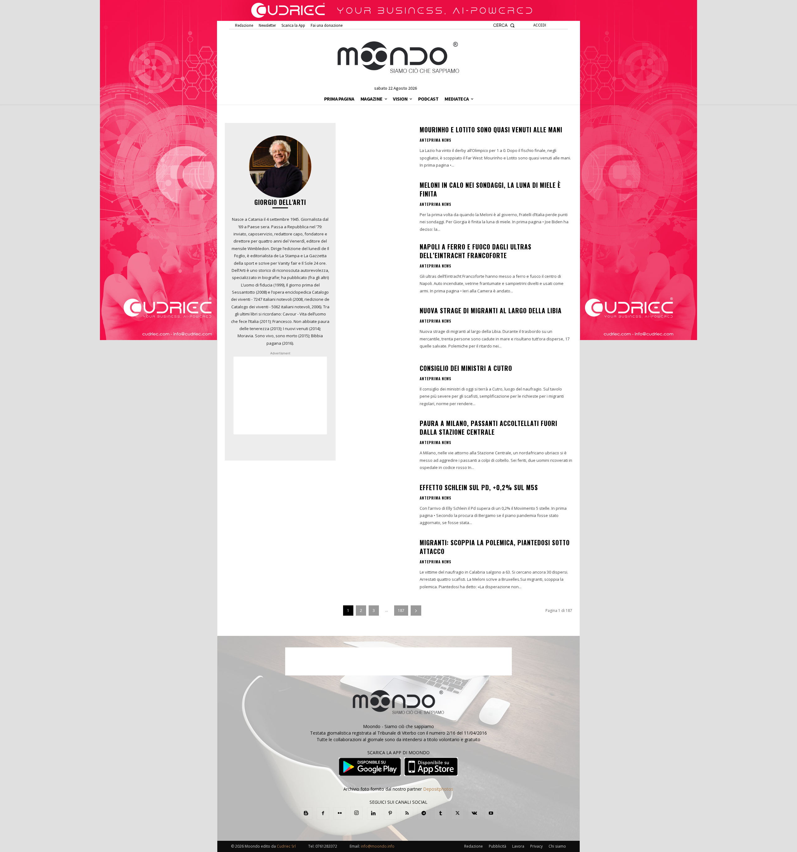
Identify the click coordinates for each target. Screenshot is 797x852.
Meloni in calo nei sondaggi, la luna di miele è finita (490, 189)
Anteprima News (435, 140)
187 (401, 610)
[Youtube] (491, 813)
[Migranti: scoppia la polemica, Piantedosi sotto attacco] (377, 562)
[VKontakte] (474, 813)
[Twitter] (457, 813)
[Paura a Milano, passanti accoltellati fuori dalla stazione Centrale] (377, 443)
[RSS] (407, 813)
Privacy (536, 846)
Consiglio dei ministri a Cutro (466, 368)
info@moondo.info (377, 846)
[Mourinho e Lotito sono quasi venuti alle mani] (377, 147)
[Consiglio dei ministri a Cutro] (377, 386)
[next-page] (416, 610)
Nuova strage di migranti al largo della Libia (491, 310)
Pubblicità (497, 846)
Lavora (518, 846)
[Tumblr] (440, 813)
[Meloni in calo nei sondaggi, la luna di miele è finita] (377, 205)
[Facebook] (323, 813)
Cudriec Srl (286, 846)
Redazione (473, 846)
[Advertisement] (280, 395)
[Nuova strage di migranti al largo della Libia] (377, 328)
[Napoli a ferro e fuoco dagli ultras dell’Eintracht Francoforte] (377, 266)
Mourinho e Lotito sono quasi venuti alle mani (491, 129)
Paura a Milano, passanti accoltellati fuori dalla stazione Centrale (488, 428)
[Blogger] (306, 813)
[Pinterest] (390, 813)
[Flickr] (339, 813)
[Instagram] (356, 813)
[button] (504, 25)
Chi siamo (557, 846)
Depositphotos (438, 789)
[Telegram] (423, 813)
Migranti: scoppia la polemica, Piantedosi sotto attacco (495, 547)
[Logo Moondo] (398, 57)
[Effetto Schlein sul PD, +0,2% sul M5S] (377, 504)
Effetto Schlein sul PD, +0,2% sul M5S (479, 487)
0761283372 (326, 846)
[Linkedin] (373, 813)
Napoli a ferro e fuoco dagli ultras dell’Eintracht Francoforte (475, 251)
